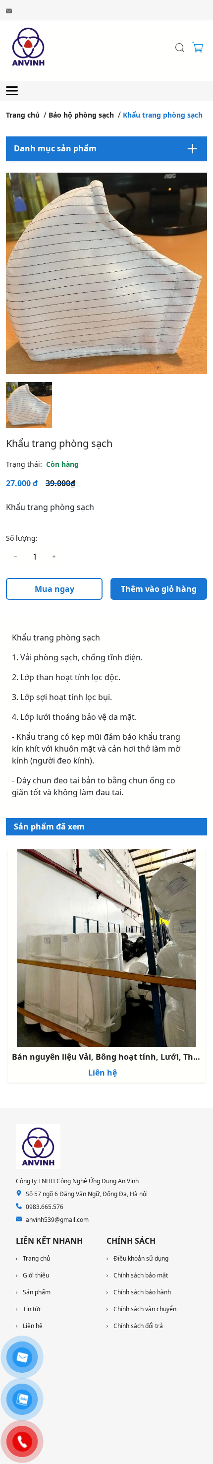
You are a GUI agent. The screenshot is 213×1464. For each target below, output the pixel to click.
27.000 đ (22, 483)
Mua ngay (54, 588)
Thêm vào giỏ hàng (159, 588)
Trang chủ (23, 115)
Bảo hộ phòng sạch (81, 115)
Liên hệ (102, 1072)
